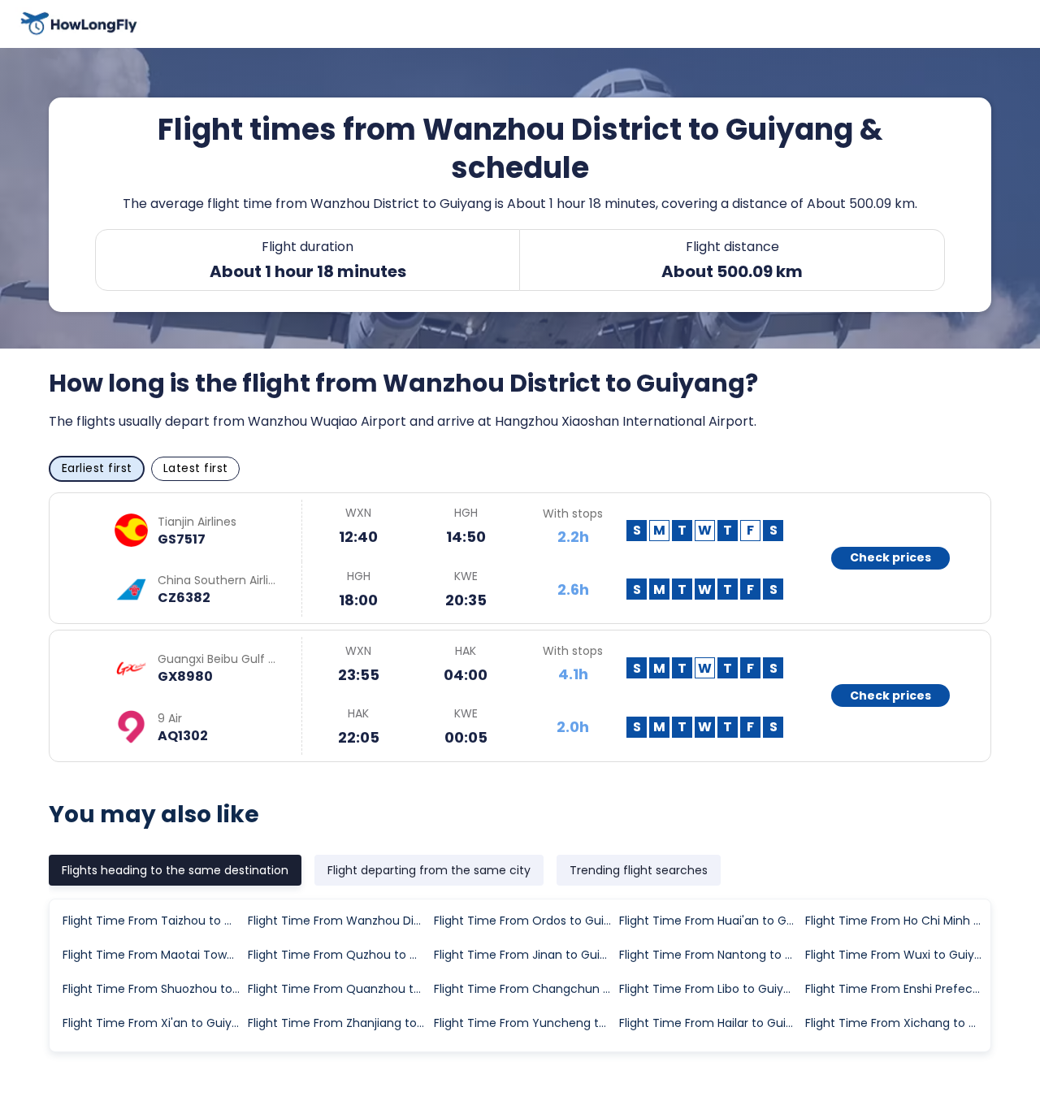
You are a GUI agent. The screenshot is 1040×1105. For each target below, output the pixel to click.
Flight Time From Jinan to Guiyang (526, 955)
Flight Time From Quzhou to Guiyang (339, 955)
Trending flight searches (639, 870)
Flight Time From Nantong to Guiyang (711, 955)
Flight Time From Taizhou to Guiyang (154, 920)
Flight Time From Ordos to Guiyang (526, 920)
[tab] (175, 870)
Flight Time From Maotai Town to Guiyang (154, 955)
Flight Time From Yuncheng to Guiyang (526, 1023)
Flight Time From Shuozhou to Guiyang (154, 989)
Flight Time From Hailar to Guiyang (711, 1023)
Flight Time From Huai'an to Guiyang (711, 920)
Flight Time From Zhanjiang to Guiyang (339, 1023)
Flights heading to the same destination (175, 870)
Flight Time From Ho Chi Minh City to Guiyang (897, 920)
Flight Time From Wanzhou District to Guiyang (339, 920)
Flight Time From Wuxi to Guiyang (897, 955)
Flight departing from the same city (429, 870)
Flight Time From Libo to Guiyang (711, 989)
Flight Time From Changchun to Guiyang (526, 989)
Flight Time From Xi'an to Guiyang (154, 1023)
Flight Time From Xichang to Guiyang (897, 1023)
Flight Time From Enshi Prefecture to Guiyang (897, 989)
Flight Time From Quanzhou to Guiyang (339, 989)
